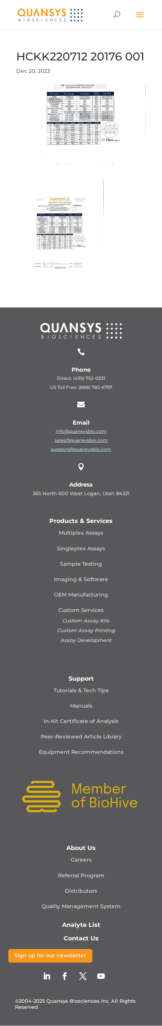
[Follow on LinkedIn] (46, 976)
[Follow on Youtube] (101, 976)
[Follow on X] (82, 976)
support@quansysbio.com (81, 449)
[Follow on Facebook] (64, 976)
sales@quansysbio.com (81, 440)
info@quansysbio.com (81, 431)
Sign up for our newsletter (50, 955)
